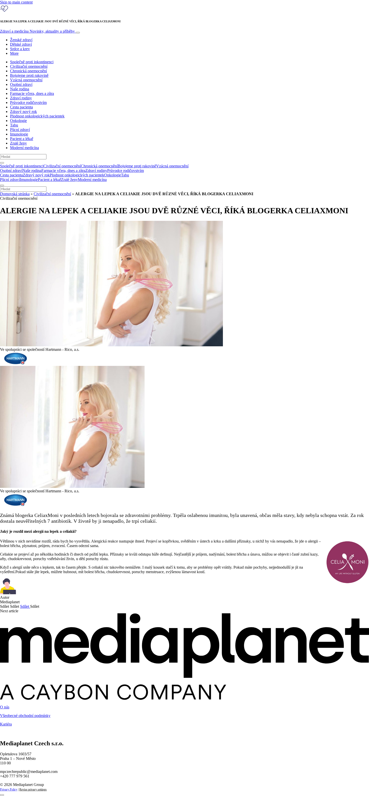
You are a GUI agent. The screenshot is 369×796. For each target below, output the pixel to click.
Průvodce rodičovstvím (28, 102)
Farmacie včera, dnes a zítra (32, 93)
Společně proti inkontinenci (31, 62)
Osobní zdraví (21, 84)
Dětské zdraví (21, 44)
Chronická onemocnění (28, 71)
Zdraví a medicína (37, 31)
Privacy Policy (8, 789)
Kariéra (6, 724)
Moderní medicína (24, 148)
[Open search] (2, 163)
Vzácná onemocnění (26, 80)
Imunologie (19, 134)
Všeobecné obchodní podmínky (25, 715)
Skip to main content (16, 2)
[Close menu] (2, 185)
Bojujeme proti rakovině (29, 75)
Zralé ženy (18, 143)
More (14, 53)
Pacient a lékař (21, 139)
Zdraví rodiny (21, 98)
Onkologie (18, 120)
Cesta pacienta (21, 107)
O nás (4, 707)
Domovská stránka (15, 194)
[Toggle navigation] (78, 32)
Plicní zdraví (20, 129)
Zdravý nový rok (23, 111)
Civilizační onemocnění (28, 66)
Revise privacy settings (33, 789)
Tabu (14, 125)
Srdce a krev (20, 49)
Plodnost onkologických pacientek (37, 116)
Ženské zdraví (21, 40)
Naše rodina (19, 89)
